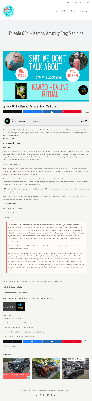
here (21, 287)
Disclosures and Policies (64, 391)
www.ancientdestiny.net (10, 213)
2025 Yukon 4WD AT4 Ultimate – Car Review (16, 366)
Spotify (16, 298)
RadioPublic (35, 298)
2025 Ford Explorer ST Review (75, 367)
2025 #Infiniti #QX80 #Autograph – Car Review (46, 366)
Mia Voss (7, 346)
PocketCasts (44, 298)
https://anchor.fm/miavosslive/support (50, 281)
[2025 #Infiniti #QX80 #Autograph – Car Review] (46, 368)
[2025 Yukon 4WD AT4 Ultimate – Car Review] (16, 368)
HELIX (55, 391)
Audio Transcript (8, 138)
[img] (86, 121)
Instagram (6, 217)
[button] (86, 11)
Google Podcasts (24, 298)
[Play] (7, 121)
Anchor (51, 298)
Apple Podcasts (8, 298)
